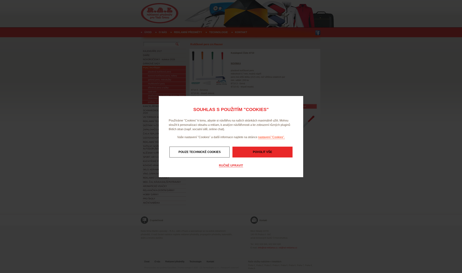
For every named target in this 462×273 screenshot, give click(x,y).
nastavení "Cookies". (271, 137)
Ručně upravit (231, 165)
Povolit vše (262, 151)
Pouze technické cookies (199, 151)
